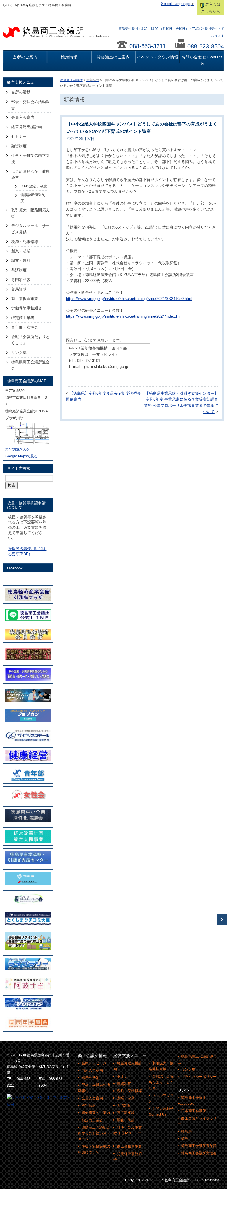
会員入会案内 (22, 117)
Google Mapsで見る (21, 456)
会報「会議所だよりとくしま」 (30, 339)
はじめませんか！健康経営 (30, 174)
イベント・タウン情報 (157, 57)
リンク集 (19, 352)
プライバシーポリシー (199, 1077)
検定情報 (69, 57)
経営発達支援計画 (26, 127)
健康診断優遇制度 (32, 198)
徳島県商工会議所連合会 (30, 365)
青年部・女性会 (24, 327)
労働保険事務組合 (26, 308)
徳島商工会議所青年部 (199, 1146)
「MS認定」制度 (33, 186)
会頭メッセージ (94, 1063)
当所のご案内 (25, 57)
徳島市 (186, 1139)
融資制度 (19, 146)
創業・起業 (20, 251)
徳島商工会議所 (66, 32)
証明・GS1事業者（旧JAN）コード (128, 1133)
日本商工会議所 (193, 1111)
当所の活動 (20, 92)
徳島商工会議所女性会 (199, 1153)
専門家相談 (20, 280)
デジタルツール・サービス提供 (30, 228)
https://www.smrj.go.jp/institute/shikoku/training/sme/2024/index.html (125, 316)
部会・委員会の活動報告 (30, 104)
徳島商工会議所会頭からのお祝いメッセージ (94, 1133)
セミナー (19, 136)
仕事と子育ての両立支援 (30, 158)
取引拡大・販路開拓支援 (30, 213)
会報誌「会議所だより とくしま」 (161, 1082)
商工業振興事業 (24, 298)
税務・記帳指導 (24, 241)
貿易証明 (19, 289)
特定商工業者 (22, 318)
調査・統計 (20, 260)
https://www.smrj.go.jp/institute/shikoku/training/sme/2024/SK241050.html (129, 299)
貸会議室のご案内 (113, 57)
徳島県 (186, 1131)
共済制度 (19, 270)
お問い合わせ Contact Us (201, 60)
